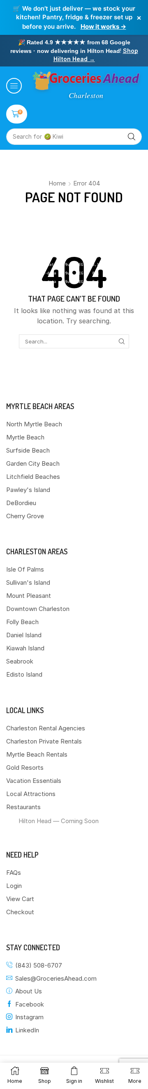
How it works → (103, 26)
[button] (14, 86)
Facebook (29, 1004)
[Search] (131, 136)
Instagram (29, 1017)
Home (57, 183)
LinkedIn (27, 1030)
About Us (28, 991)
